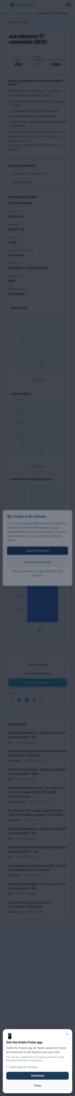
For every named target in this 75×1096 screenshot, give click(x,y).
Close (37, 1085)
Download (37, 1075)
